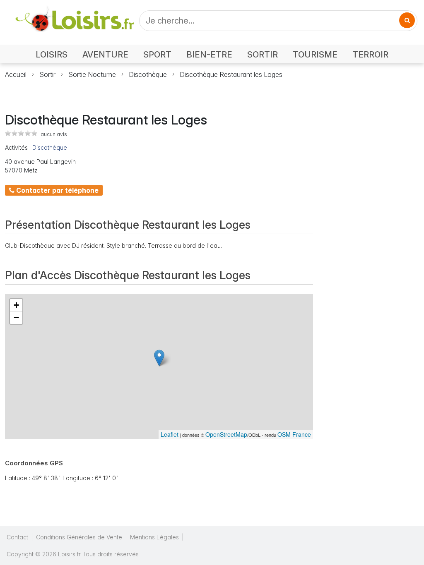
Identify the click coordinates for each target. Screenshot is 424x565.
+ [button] (16, 305)
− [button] (16, 317)
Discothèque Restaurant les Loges (231, 74)
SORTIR (262, 54)
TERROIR (370, 54)
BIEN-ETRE (209, 54)
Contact (17, 537)
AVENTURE (105, 54)
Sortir (47, 74)
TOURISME (315, 54)
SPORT (157, 54)
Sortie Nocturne (92, 74)
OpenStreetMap (226, 434)
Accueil (15, 74)
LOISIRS (51, 54)
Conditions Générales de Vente (79, 537)
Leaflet (169, 434)
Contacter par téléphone (56, 190)
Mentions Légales (154, 537)
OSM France (294, 434)
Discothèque (148, 74)
